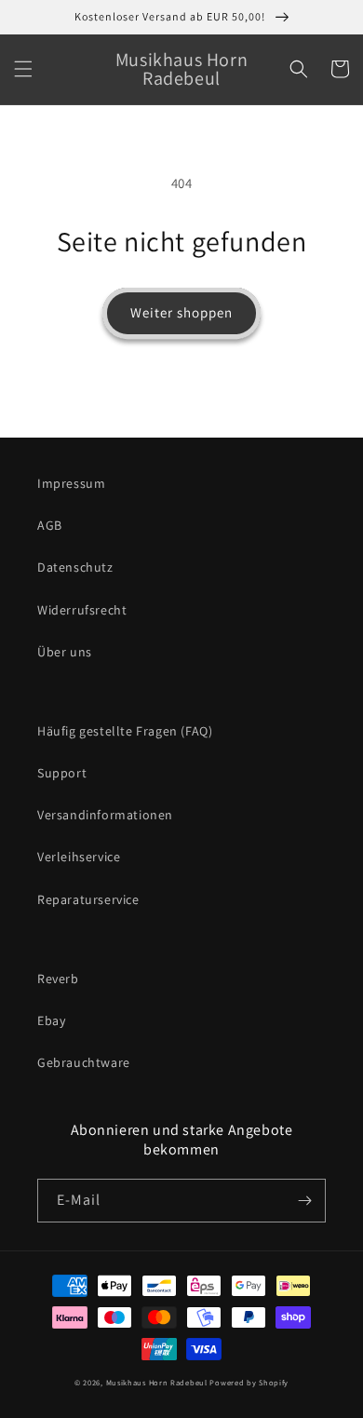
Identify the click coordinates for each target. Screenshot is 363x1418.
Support (62, 772)
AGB (49, 525)
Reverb (58, 978)
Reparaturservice (88, 899)
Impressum (71, 483)
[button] (23, 68)
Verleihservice (78, 856)
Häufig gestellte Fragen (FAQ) (124, 731)
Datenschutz (75, 567)
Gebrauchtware (83, 1062)
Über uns (64, 651)
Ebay (51, 1020)
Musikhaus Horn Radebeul (157, 1382)
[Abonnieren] (304, 1200)
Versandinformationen (105, 814)
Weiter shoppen (181, 312)
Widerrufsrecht (82, 609)
